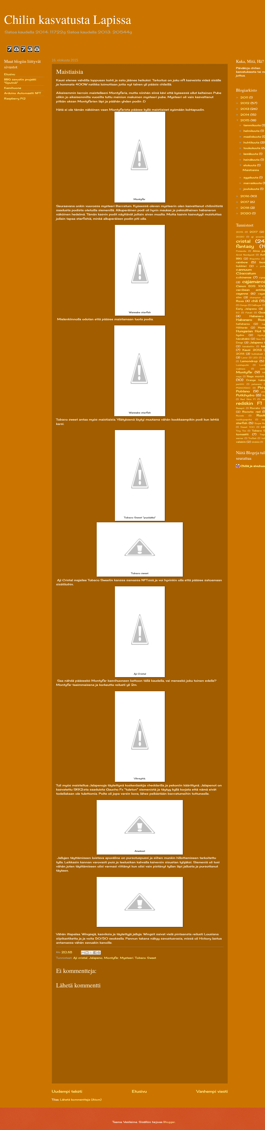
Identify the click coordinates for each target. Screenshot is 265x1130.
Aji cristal (80, 957)
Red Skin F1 (248, 399)
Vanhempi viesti (212, 1091)
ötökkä (255, 442)
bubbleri (241, 266)
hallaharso (243, 324)
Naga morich (255, 376)
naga (238, 376)
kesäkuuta (251, 153)
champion (255, 297)
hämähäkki (243, 338)
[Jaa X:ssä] (91, 953)
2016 (245, 196)
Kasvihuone (12, 88)
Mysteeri (126, 957)
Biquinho (255, 258)
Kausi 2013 (252, 350)
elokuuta (250, 165)
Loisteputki (242, 365)
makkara (240, 368)
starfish (241, 423)
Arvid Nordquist (245, 254)
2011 (244, 97)
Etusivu (139, 1091)
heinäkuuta (251, 159)
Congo (243, 305)
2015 (245, 120)
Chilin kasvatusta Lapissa (67, 19)
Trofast (252, 438)
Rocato (255, 408)
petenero (256, 384)
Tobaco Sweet (145, 957)
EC (238, 312)
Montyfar (111, 957)
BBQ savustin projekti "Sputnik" (20, 81)
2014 (245, 114)
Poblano (243, 391)
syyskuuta (251, 177)
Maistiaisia (251, 170)
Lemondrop (249, 361)
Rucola (240, 415)
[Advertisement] (20, 169)
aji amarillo (257, 236)
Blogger (169, 1122)
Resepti (240, 408)
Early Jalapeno (246, 308)
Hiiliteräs (242, 327)
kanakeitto (248, 346)
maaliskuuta (252, 136)
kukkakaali (257, 354)
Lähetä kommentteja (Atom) (80, 1099)
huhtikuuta (251, 142)
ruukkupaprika (244, 419)
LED (255, 357)
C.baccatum (246, 273)
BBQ (239, 258)
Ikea (258, 339)
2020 (246, 213)
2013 (245, 108)
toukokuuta (252, 148)
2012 (245, 103)
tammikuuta (252, 125)
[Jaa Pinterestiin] (99, 953)
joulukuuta (251, 188)
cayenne (242, 293)
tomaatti (242, 434)
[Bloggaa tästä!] (87, 953)
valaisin (241, 441)
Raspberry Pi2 (15, 98)
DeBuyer (256, 305)
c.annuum (244, 270)
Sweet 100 (247, 427)
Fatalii (249, 312)
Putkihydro (245, 395)
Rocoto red (251, 411)
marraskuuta (253, 183)
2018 (245, 207)
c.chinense (243, 277)
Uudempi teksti (67, 1091)
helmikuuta (251, 130)
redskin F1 (249, 403)
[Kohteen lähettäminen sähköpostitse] (83, 953)
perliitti (240, 384)
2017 (245, 202)
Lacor (244, 357)
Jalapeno (95, 957)
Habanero (256, 316)
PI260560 (243, 388)
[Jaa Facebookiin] (95, 953)
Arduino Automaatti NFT (22, 93)
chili (254, 301)
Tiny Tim (241, 430)
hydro (240, 335)
